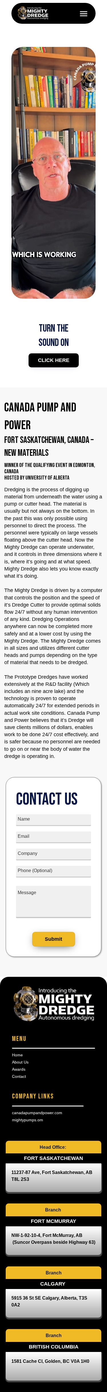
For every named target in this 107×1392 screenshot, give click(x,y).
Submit (53, 939)
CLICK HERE (53, 360)
